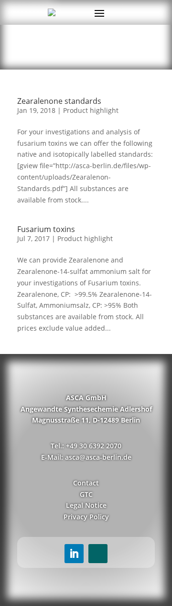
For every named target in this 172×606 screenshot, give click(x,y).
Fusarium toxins (46, 229)
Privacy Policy (86, 516)
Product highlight (90, 110)
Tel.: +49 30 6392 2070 (86, 445)
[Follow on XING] (98, 553)
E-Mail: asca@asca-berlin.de (86, 457)
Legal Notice (86, 505)
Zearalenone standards (59, 101)
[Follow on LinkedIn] (74, 553)
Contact (86, 482)
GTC (86, 494)
